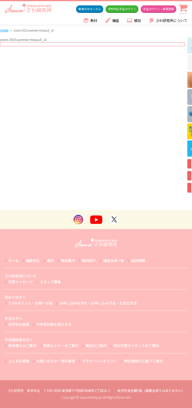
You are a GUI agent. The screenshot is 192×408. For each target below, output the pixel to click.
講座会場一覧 (113, 260)
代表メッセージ (20, 281)
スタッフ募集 (50, 281)
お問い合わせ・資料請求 (55, 360)
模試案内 (68, 260)
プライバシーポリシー (99, 360)
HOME (4, 30)
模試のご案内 (96, 345)
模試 (137, 20)
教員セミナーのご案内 (60, 345)
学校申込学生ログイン (122, 9)
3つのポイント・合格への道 (30, 303)
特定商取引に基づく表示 (143, 360)
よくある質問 (18, 360)
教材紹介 (89, 260)
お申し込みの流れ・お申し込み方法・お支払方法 (98, 303)
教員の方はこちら (89, 9)
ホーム (13, 260)
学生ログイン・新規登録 (158, 9)
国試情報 (138, 260)
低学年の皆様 (18, 324)
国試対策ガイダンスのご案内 (136, 345)
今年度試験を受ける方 (53, 324)
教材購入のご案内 (22, 345)
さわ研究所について (171, 20)
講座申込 (33, 260)
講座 (115, 20)
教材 (93, 20)
